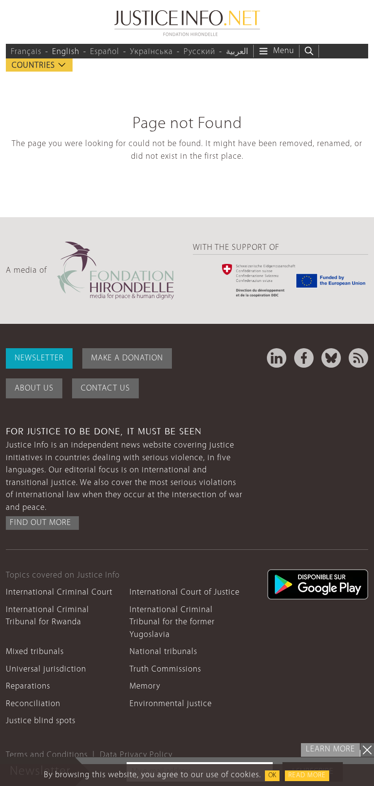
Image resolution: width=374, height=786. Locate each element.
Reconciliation (33, 704)
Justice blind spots (40, 721)
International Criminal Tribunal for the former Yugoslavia (172, 622)
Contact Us (105, 388)
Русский (199, 52)
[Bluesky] (331, 358)
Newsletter (39, 358)
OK (272, 775)
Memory (145, 686)
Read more (307, 775)
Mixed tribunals (35, 652)
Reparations (28, 686)
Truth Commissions (165, 669)
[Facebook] (304, 358)
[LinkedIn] (276, 358)
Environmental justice (171, 704)
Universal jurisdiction (46, 669)
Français (26, 52)
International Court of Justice (185, 592)
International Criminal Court (59, 592)
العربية (237, 52)
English (65, 52)
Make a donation (127, 358)
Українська (151, 52)
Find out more (40, 523)
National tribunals (163, 652)
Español (104, 52)
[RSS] (358, 358)
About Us (34, 388)
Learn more (330, 749)
